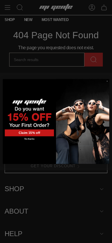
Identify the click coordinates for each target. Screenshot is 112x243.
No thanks (29, 139)
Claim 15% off (29, 133)
